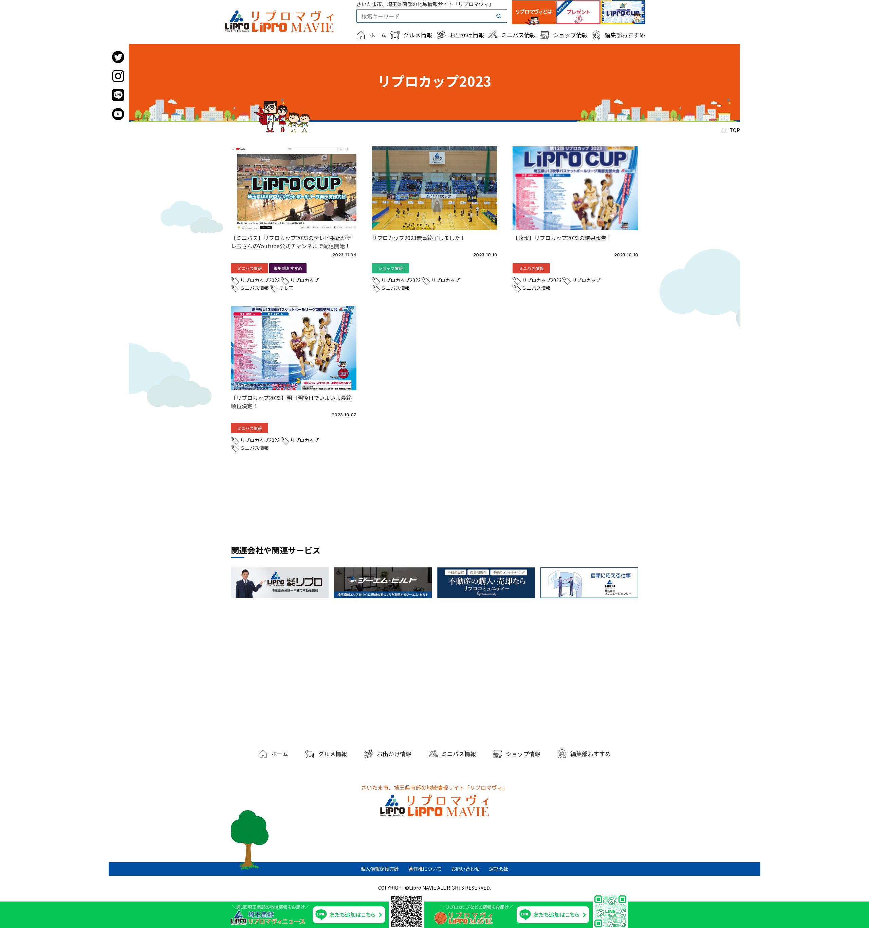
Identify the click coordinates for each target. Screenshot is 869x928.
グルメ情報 (417, 35)
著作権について (425, 868)
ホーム (377, 35)
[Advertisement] (434, 670)
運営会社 (498, 868)
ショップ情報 (570, 35)
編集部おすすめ (625, 35)
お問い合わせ (465, 868)
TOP (734, 129)
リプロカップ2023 (260, 280)
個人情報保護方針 (380, 868)
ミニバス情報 (518, 35)
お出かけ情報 (466, 35)
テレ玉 (286, 288)
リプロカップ (304, 280)
